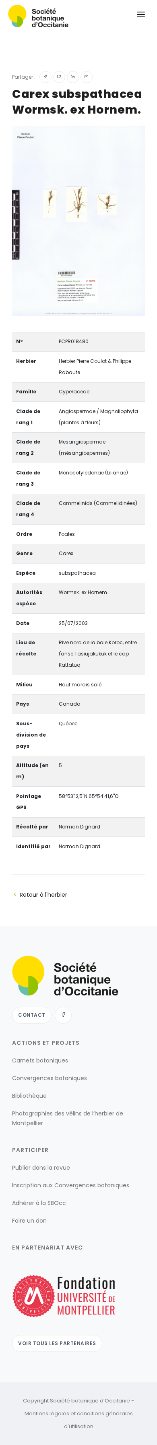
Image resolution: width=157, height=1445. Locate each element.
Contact (31, 1015)
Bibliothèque (29, 1096)
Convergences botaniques (49, 1078)
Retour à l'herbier (43, 895)
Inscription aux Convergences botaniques (70, 1185)
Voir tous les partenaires (57, 1343)
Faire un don (29, 1221)
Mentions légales (47, 1413)
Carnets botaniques (40, 1060)
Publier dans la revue (41, 1168)
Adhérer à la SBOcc (39, 1203)
